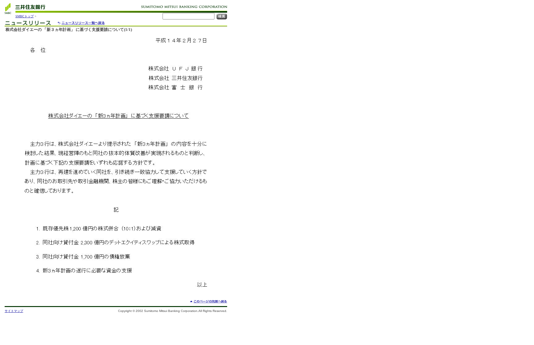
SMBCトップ (24, 16)
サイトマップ (14, 311)
